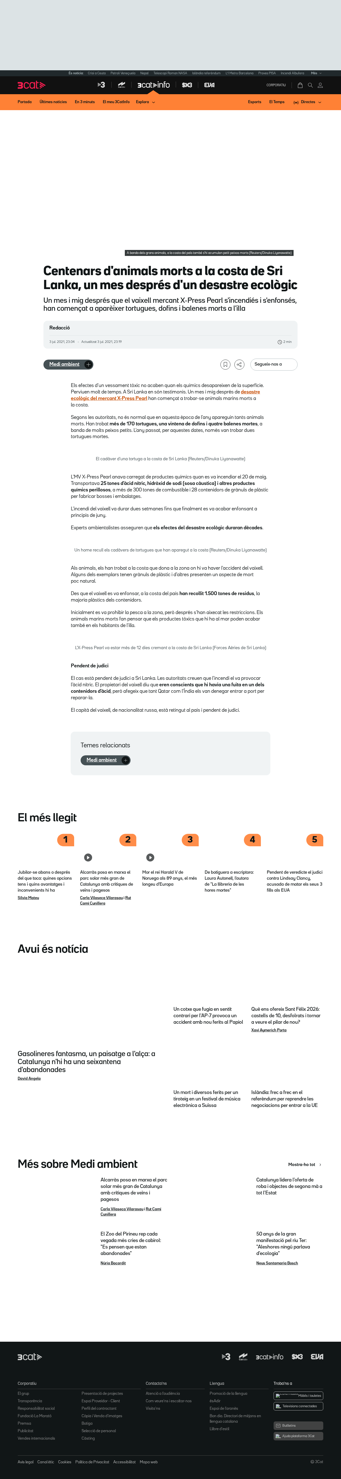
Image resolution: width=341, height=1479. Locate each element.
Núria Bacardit (113, 1263)
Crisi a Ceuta (97, 73)
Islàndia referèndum (206, 73)
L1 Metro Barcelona (239, 73)
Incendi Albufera (292, 73)
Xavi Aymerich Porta (269, 1030)
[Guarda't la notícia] (225, 365)
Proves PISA (267, 73)
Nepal (144, 73)
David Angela (29, 1079)
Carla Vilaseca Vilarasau (101, 898)
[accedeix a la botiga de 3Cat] (300, 85)
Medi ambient (64, 364)
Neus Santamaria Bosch (277, 1263)
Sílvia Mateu (28, 898)
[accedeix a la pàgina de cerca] (310, 85)
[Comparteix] (239, 365)
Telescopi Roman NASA (170, 73)
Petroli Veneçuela (123, 73)
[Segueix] (88, 365)
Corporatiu (276, 85)
